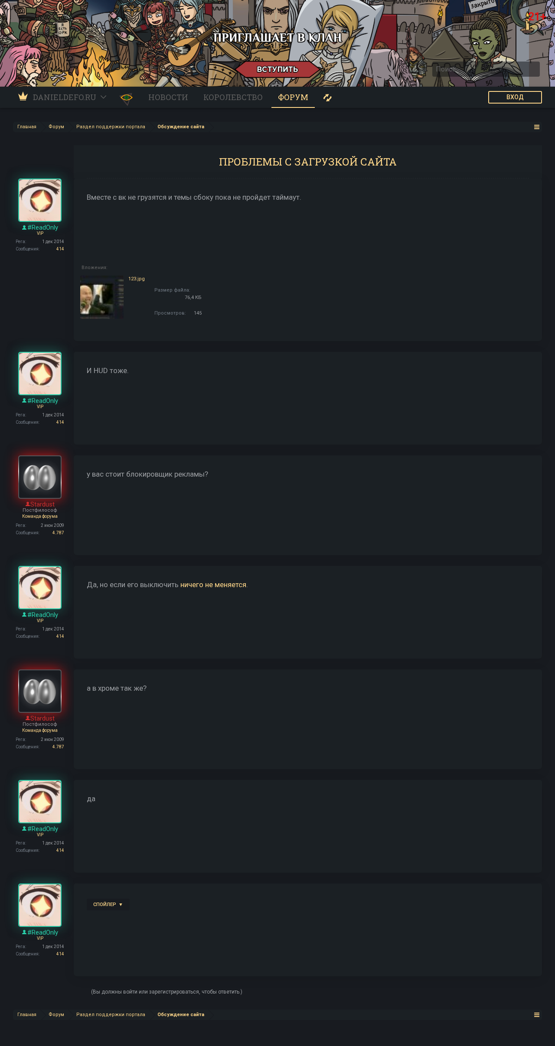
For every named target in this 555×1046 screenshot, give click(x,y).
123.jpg (136, 279)
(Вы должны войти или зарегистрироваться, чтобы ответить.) (166, 992)
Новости (168, 97)
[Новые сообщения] (327, 97)
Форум (293, 97)
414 (60, 249)
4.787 (58, 532)
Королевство (233, 97)
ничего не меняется (213, 584)
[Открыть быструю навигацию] (537, 127)
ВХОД (515, 97)
